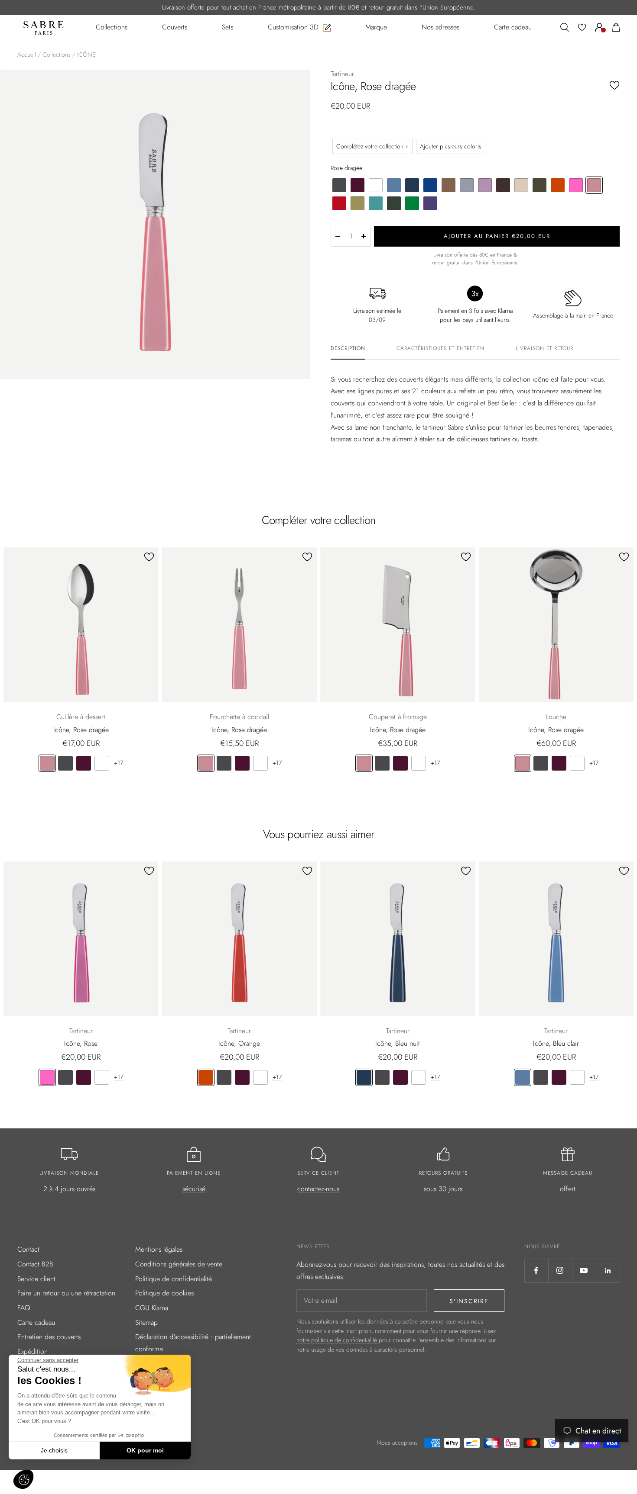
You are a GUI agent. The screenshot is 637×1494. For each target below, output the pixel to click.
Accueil (26, 54)
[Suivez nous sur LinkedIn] (608, 1270)
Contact (28, 1249)
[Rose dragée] (47, 763)
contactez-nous (318, 1189)
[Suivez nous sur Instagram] (560, 1270)
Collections (56, 54)
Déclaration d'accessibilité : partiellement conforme (193, 1343)
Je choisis (54, 1450)
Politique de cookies (164, 1293)
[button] (23, 1479)
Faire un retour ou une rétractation (66, 1293)
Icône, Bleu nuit (397, 1043)
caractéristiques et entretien (440, 348)
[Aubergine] (83, 763)
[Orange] (205, 1077)
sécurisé (193, 1189)
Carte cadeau (36, 1322)
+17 (118, 762)
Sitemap (146, 1322)
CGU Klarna (151, 1308)
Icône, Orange (239, 1043)
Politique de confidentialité (173, 1279)
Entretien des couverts (49, 1337)
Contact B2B (35, 1264)
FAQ (23, 1308)
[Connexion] (599, 27)
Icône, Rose (81, 1043)
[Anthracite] (65, 763)
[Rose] (47, 1077)
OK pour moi (145, 1450)
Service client (36, 1279)
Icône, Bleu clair (556, 1043)
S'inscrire (469, 1301)
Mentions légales (158, 1249)
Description (348, 348)
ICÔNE (86, 54)
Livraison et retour (544, 348)
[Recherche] (564, 27)
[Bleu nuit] (364, 1077)
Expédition (32, 1351)
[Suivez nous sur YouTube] (584, 1270)
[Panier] (616, 27)
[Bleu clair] (522, 1077)
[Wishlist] (582, 27)
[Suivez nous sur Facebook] (536, 1270)
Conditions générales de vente (178, 1264)
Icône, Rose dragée (81, 730)
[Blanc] (101, 763)
